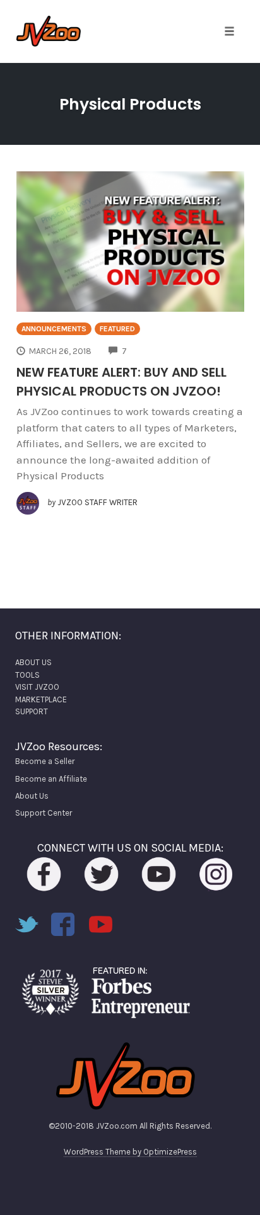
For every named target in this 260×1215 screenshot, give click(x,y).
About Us (32, 796)
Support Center (43, 813)
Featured (117, 328)
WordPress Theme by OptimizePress (130, 1151)
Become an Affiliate (51, 779)
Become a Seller (44, 761)
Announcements (53, 328)
